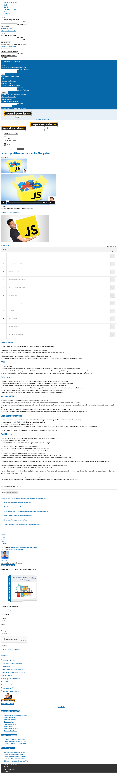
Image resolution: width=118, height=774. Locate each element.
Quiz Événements (13, 318)
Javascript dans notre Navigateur (16, 303)
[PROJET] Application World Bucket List (18, 287)
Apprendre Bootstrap (10, 724)
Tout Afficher (109, 246)
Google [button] (10, 610)
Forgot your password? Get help (10, 76)
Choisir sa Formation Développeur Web (15, 741)
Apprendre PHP (8, 726)
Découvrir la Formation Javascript (10, 212)
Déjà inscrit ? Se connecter (12, 649)
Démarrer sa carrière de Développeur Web (16, 761)
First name (4, 618)
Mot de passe (5, 631)
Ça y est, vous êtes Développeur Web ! (15, 752)
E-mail (3, 624)
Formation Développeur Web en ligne (14, 739)
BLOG (5, 5)
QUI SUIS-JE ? (8, 7)
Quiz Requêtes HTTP (14, 326)
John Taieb (4, 561)
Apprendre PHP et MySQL (11, 728)
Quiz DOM (11, 311)
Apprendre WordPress (10, 731)
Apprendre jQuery (9, 722)
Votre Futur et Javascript (16, 550)
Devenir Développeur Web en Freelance (15, 756)
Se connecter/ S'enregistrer (12, 61)
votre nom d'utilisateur (23, 22)
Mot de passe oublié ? (7, 29)
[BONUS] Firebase (13, 295)
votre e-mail (20, 37)
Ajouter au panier (12, 492)
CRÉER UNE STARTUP (10, 9)
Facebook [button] (5, 610)
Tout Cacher (114, 246)
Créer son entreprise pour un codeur (14, 759)
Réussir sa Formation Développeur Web (15, 744)
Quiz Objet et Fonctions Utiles (16, 334)
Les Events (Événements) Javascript (17, 264)
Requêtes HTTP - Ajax (9, 666)
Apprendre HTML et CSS (11, 717)
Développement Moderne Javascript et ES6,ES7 (24, 547)
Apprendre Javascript (10, 719)
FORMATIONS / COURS (10, 2)
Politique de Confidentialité (8, 31)
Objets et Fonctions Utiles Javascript (17, 279)
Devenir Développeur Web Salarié (13, 754)
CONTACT (7, 14)
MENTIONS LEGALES (10, 769)
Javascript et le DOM (13, 256)
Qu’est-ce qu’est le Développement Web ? (16, 715)
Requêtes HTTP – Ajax (14, 271)
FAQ (5, 11)
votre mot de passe (22, 24)
